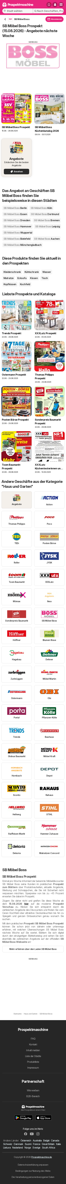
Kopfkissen (10, 284)
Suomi (28, 1144)
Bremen (47, 220)
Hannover (17, 226)
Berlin (15, 208)
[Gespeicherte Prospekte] (49, 4)
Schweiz (7, 1144)
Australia (37, 1140)
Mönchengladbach (22, 244)
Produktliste (33, 1061)
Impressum (33, 1067)
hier (26, 903)
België (46, 1140)
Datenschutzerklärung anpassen (33, 1164)
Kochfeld (25, 284)
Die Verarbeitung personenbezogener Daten (33, 1177)
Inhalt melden (33, 1050)
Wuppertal (18, 232)
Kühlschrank (32, 271)
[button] (55, 4)
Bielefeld (17, 238)
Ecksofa (21, 278)
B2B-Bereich (33, 1096)
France (36, 1144)
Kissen (34, 278)
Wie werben (33, 1090)
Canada (55, 1140)
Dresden (17, 220)
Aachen (47, 238)
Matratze (9, 278)
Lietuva (7, 1147)
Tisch (44, 278)
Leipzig (47, 226)
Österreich (26, 1140)
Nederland (17, 1147)
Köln (41, 208)
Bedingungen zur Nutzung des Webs (33, 1171)
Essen (15, 214)
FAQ (33, 1038)
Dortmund (45, 214)
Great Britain (48, 1144)
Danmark (18, 1144)
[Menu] (61, 4)
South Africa (48, 1147)
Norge (27, 1147)
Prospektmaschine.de (41, 1157)
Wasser (46, 271)
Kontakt (33, 1044)
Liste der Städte (33, 1056)
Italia (58, 1144)
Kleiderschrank (12, 271)
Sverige (36, 1147)
